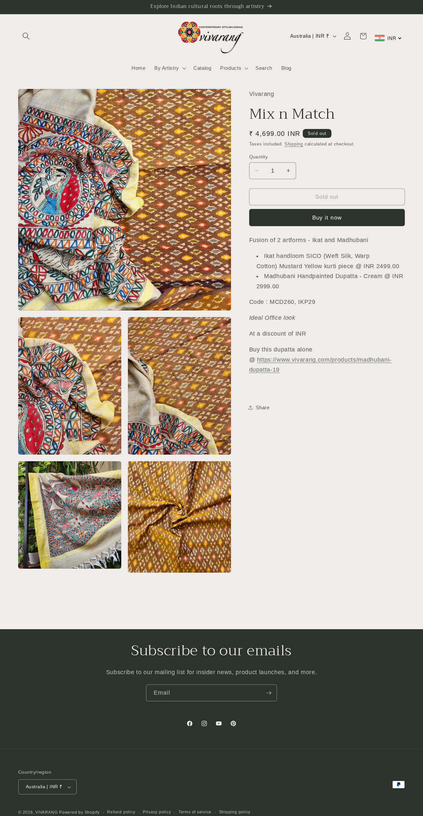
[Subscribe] (269, 693)
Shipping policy (235, 812)
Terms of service (195, 812)
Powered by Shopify (79, 812)
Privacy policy (157, 812)
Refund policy (121, 812)
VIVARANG (46, 812)
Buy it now (327, 217)
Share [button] (263, 407)
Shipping (294, 144)
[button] (26, 36)
